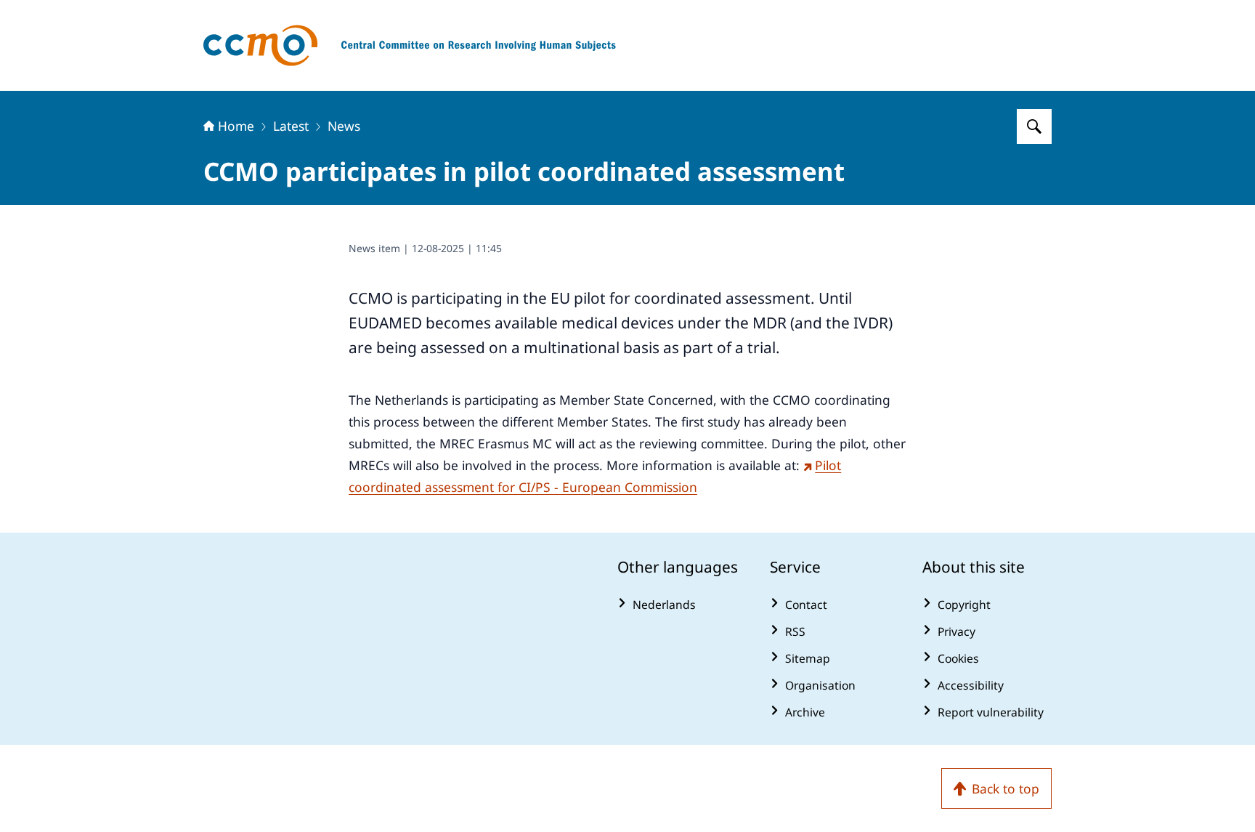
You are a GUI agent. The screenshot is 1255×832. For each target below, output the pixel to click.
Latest (291, 125)
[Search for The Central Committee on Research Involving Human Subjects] (1034, 126)
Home (236, 125)
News (344, 125)
